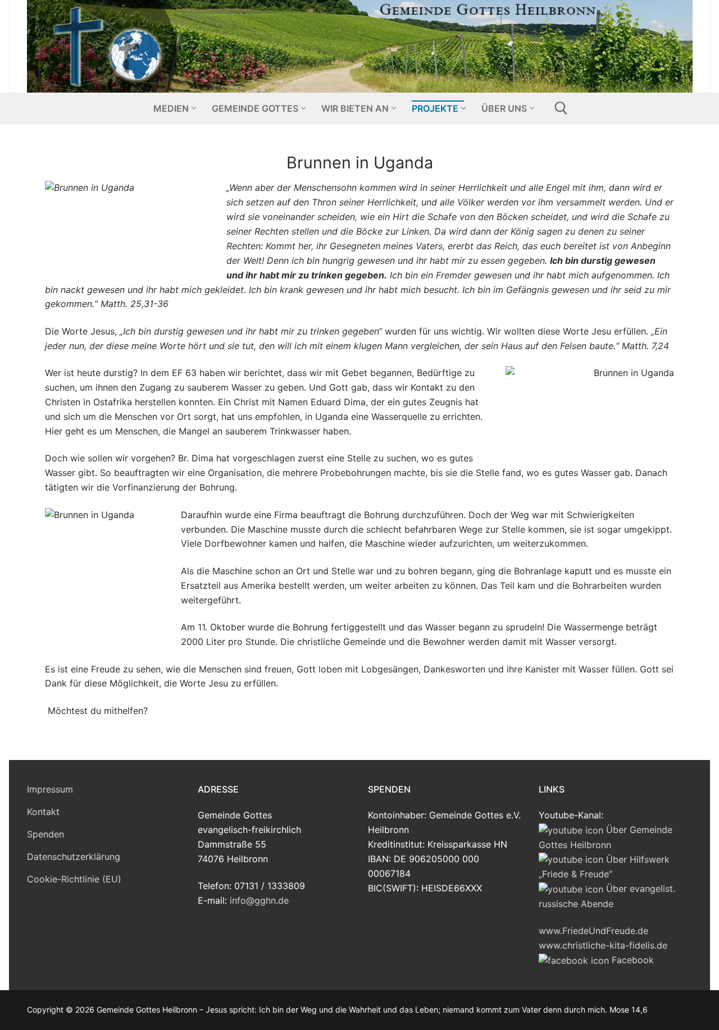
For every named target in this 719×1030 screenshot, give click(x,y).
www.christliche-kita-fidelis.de (603, 945)
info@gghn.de (259, 900)
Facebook (631, 959)
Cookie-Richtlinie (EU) (74, 879)
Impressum (50, 789)
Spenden (45, 834)
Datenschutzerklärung (73, 856)
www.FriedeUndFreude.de (593, 930)
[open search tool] (561, 108)
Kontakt (43, 811)
